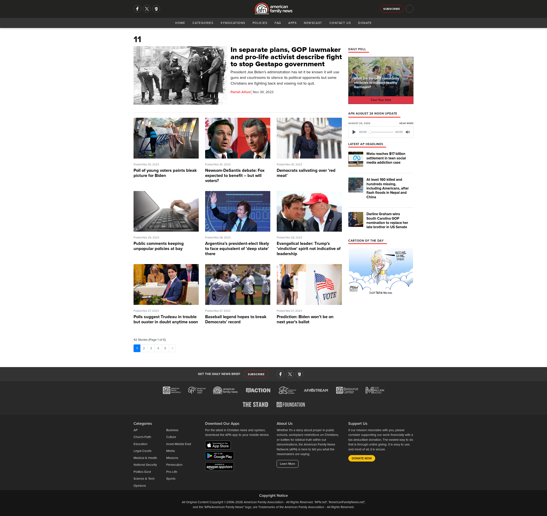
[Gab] (156, 9)
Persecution (174, 465)
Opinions (140, 486)
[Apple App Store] (219, 446)
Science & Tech (144, 479)
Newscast (313, 23)
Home (180, 23)
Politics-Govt (142, 472)
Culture (171, 437)
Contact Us (340, 23)
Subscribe (391, 9)
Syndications (233, 23)
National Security (145, 465)
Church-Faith (142, 437)
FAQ (278, 23)
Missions (172, 458)
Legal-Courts (142, 451)
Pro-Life (171, 472)
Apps (292, 23)
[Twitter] (147, 9)
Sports (170, 479)
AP (136, 430)
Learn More (287, 464)
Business (172, 430)
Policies (260, 23)
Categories (203, 23)
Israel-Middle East (178, 444)
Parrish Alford (241, 92)
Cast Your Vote (381, 100)
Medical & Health (145, 458)
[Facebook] (137, 9)
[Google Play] (220, 457)
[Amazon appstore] (219, 467)
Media (170, 451)
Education (140, 444)
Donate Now (362, 458)
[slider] (381, 132)
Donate (365, 23)
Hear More (406, 123)
